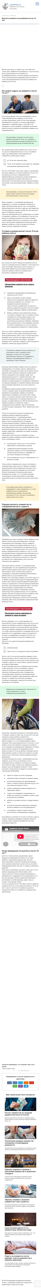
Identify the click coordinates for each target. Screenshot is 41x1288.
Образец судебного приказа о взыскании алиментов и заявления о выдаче (20, 1171)
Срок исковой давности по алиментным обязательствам (18, 1229)
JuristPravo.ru (15, 5)
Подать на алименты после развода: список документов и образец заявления (18, 1258)
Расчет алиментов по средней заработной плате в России (18, 1114)
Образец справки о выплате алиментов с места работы (17, 1201)
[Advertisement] (20, 47)
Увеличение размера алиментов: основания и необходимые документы (19, 1143)
